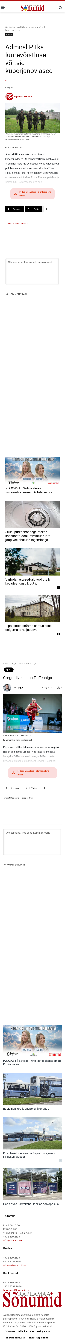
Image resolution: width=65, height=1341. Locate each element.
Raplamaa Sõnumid (23, 96)
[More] (46, 209)
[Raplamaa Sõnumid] (9, 97)
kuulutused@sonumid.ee (16, 1290)
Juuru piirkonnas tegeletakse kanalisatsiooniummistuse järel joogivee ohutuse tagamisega (28, 536)
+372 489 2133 (11, 1236)
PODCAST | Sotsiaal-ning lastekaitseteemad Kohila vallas (28, 490)
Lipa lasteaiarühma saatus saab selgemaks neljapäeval (28, 628)
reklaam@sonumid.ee (14, 1265)
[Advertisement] (32, 347)
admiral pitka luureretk (18, 223)
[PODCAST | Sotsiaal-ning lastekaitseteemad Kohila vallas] (32, 470)
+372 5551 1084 (12, 1261)
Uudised (9, 27)
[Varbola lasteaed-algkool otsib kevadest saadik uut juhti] (32, 562)
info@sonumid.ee (12, 1240)
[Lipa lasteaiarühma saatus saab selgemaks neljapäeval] (32, 608)
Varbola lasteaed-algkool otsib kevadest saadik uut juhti (27, 581)
